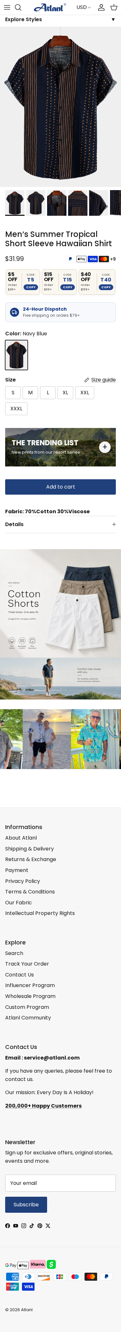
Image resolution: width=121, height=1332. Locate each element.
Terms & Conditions (30, 891)
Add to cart (60, 486)
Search (14, 953)
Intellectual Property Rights (40, 913)
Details (14, 524)
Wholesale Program (30, 996)
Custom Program (27, 1007)
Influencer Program (30, 985)
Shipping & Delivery (29, 848)
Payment (16, 870)
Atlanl (27, 1310)
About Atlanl (21, 838)
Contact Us (19, 974)
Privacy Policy (22, 881)
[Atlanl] (50, 7)
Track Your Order (27, 964)
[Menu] (7, 7)
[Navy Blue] (16, 355)
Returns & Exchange (30, 859)
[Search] (21, 7)
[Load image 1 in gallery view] (60, 107)
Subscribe (26, 1204)
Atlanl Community (28, 1017)
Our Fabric (18, 902)
